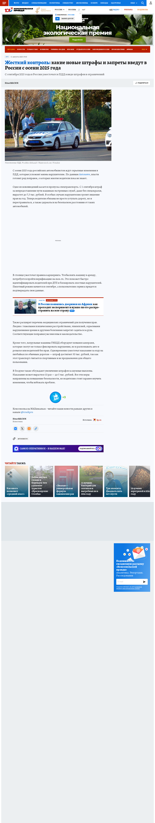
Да (57, 18)
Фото (16, 3)
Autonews (84, 174)
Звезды (104, 3)
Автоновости (23, 439)
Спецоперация (38, 3)
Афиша (130, 49)
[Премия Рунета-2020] (42, 10)
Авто (7, 56)
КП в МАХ (70, 49)
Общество (68, 3)
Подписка (142, 9)
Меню (4, 3)
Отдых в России (83, 49)
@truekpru (27, 412)
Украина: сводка (58, 49)
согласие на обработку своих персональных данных (129, 587)
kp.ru (99, 420)
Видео (25, 3)
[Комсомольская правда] (19, 9)
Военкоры (44, 49)
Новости (21, 49)
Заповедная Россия (100, 49)
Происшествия (118, 49)
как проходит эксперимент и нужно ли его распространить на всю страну (68, 307)
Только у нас (32, 49)
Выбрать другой (67, 18)
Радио (116, 9)
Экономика (82, 3)
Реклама (128, 9)
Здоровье (116, 3)
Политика (54, 3)
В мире (94, 3)
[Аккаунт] (151, 3)
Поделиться (143, 83)
